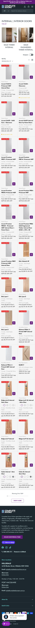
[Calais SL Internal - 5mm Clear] (26, 460)
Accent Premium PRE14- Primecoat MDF (26, 158)
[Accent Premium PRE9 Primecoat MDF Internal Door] (8, 249)
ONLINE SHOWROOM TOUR (12, 537)
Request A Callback (20, 551)
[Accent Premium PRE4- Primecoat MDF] (26, 178)
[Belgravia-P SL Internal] (26, 427)
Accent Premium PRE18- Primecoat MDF (8, 192)
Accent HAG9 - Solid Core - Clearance (8, 122)
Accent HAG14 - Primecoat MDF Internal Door (6, 86)
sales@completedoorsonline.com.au (16, 569)
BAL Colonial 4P (24, 261)
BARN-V (21, 365)
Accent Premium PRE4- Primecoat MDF (26, 192)
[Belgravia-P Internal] (8, 427)
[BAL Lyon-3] (8, 317)
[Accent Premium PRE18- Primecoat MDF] (8, 178)
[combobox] (17, 11)
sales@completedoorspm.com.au (15, 591)
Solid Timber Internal (9, 46)
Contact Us (15, 624)
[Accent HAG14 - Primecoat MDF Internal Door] (8, 72)
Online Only (5, 575)
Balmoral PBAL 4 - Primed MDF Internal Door (8, 367)
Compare (25, 55)
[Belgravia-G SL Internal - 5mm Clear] (26, 388)
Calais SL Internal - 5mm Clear (25, 473)
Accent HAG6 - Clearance (24, 85)
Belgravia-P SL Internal (26, 439)
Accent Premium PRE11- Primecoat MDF (8, 158)
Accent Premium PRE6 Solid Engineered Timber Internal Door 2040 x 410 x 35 (26, 227)
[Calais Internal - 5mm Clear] (8, 460)
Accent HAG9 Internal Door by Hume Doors (26, 122)
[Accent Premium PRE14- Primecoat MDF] (26, 145)
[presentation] (15, 405)
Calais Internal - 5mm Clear (8, 473)
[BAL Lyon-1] (8, 284)
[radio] (4, 405)
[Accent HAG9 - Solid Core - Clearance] (8, 108)
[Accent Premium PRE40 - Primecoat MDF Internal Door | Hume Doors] (8, 212)
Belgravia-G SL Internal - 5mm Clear (26, 401)
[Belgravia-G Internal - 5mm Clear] (8, 388)
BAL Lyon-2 (22, 296)
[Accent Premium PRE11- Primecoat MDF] (8, 145)
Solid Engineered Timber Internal (26, 47)
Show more (17, 500)
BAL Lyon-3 (4, 330)
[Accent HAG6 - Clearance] (26, 72)
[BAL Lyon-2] (26, 284)
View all (4, 24)
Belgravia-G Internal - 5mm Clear (8, 401)
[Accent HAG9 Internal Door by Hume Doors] (26, 108)
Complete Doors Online (11, 621)
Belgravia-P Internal (7, 439)
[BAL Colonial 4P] (26, 249)
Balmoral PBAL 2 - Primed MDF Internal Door (25, 332)
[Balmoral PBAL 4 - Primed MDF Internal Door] (8, 353)
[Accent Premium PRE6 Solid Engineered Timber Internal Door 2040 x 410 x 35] (26, 212)
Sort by (4, 59)
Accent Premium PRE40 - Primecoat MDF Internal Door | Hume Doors (7, 227)
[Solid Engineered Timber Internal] (25, 34)
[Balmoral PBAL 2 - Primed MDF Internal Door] (26, 317)
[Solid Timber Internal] (9, 34)
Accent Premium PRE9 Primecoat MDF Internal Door (8, 263)
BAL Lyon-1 (4, 296)
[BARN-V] (26, 353)
